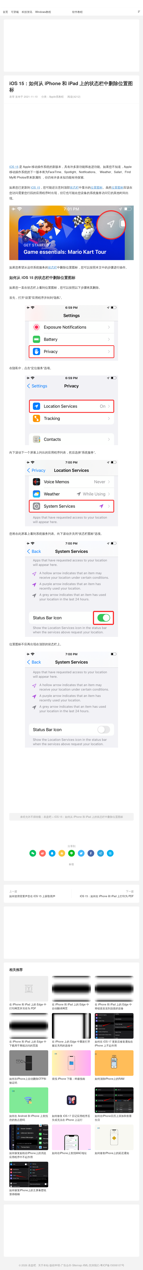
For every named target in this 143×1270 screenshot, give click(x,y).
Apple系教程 (61, 12)
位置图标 (97, 187)
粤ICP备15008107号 (112, 1265)
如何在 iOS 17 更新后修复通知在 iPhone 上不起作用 (114, 1043)
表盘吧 (71, 3)
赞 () (71, 834)
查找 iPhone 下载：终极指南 (68, 1078)
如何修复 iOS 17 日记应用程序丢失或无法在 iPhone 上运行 (71, 1118)
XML (85, 1265)
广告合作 (66, 1265)
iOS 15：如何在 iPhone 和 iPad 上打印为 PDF (107, 896)
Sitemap (77, 1265)
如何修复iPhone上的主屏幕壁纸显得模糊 (27, 1192)
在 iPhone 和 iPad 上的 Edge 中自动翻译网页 (70, 1006)
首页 (5, 12)
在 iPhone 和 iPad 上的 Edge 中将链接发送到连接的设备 (113, 1006)
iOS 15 (13, 166)
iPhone (69, 870)
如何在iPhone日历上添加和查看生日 (113, 1118)
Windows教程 (43, 12)
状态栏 (74, 187)
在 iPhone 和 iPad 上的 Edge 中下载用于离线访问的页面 (27, 1043)
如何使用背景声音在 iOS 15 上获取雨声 (32, 896)
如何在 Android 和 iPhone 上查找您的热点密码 (28, 1118)
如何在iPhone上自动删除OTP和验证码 (27, 1080)
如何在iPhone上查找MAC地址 (69, 1153)
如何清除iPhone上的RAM (109, 1078)
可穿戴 (15, 12)
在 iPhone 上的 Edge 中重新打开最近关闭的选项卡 (71, 1043)
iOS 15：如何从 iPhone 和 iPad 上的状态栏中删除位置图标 (88, 817)
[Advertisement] (71, 45)
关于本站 (43, 1265)
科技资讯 (27, 12)
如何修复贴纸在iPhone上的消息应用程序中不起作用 (27, 1155)
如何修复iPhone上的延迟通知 (112, 1153)
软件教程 (77, 12)
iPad (56, 870)
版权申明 (55, 1265)
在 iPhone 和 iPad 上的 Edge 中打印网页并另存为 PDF (27, 1006)
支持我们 (94, 1265)
